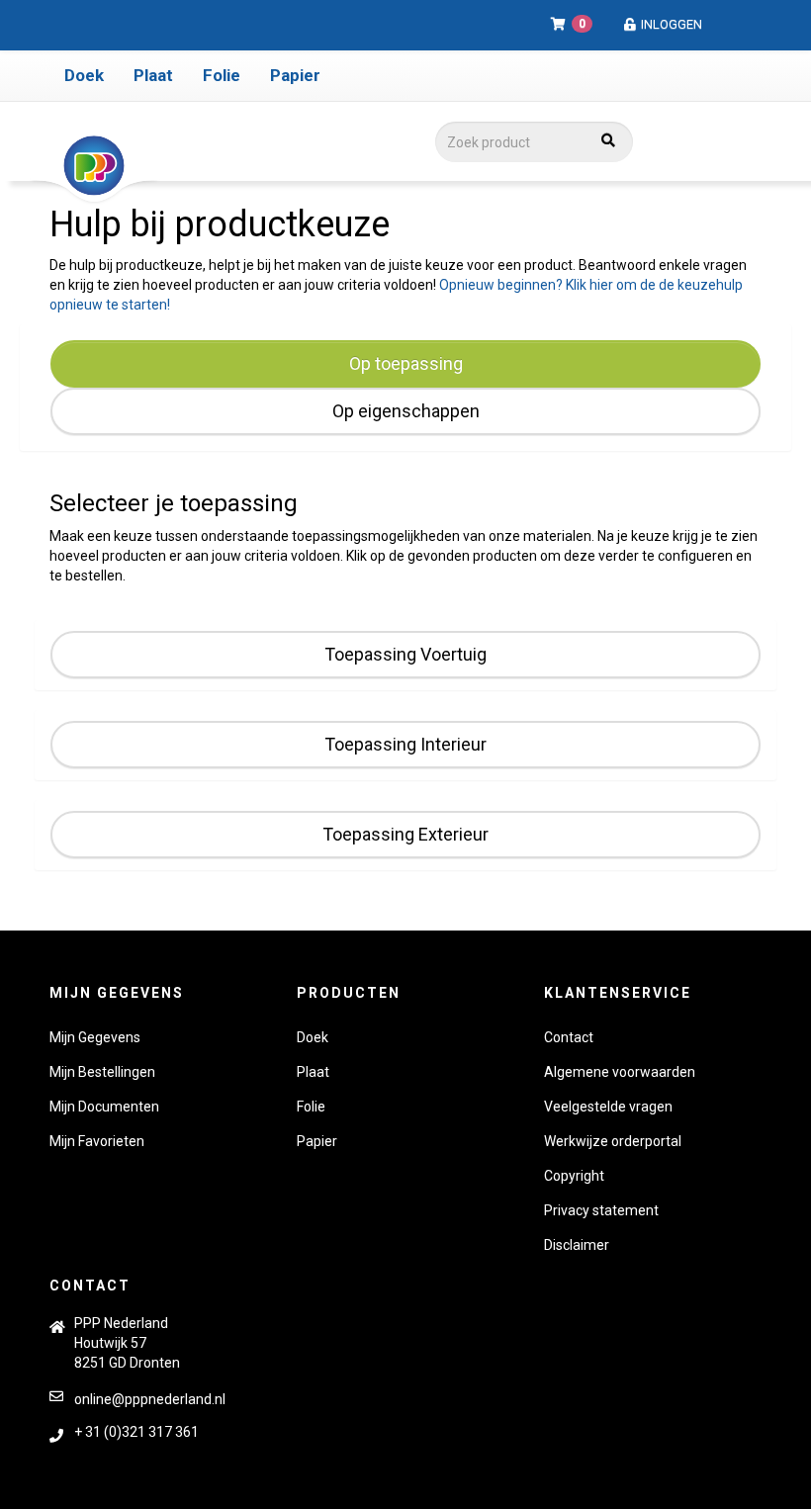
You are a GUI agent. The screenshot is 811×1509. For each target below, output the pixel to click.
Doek (84, 75)
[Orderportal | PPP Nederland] (209, 166)
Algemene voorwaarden (619, 1072)
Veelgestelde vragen (608, 1106)
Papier (295, 75)
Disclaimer (576, 1245)
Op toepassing (406, 363)
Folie (221, 75)
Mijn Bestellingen (102, 1072)
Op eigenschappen (406, 410)
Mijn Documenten (104, 1106)
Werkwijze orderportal (612, 1141)
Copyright (574, 1176)
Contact (568, 1037)
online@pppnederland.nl (149, 1399)
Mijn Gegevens (94, 1037)
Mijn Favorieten (96, 1141)
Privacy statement (601, 1210)
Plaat (153, 75)
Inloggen (670, 24)
